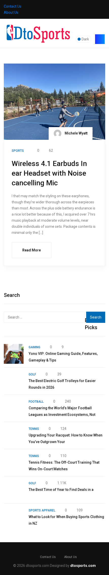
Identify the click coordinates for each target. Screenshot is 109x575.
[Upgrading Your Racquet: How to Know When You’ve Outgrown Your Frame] (14, 435)
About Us (11, 12)
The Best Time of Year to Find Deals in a (61, 490)
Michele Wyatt (75, 133)
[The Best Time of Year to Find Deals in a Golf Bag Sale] (14, 490)
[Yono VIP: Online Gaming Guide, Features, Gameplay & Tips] (14, 354)
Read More (31, 250)
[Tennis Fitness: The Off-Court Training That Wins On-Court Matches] (14, 463)
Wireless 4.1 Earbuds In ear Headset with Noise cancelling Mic (49, 173)
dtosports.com (83, 566)
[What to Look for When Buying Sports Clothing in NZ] (14, 517)
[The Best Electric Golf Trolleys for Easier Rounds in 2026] (14, 381)
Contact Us (12, 6)
